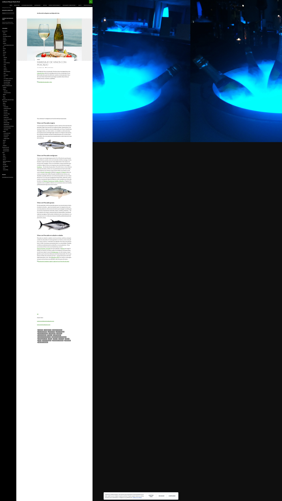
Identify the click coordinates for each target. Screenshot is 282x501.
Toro (5, 76)
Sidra (4, 50)
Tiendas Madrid (6, 150)
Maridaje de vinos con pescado (51, 63)
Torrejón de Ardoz (7, 92)
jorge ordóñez (57, 335)
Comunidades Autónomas (9, 45)
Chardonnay (51, 181)
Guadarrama (6, 117)
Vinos (38, 59)
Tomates (4, 52)
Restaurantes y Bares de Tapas (69, 5)
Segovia (4, 94)
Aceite (4, 32)
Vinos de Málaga (7, 82)
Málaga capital (6, 138)
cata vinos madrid (42, 331)
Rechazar (161, 496)
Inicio (11, 5)
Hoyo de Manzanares (8, 119)
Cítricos (4, 38)
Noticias (45, 5)
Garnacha (47, 172)
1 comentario (50, 67)
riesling (67, 338)
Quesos (4, 48)
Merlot (64, 172)
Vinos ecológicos (88, 5)
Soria (4, 96)
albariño (40, 329)
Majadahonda (6, 124)
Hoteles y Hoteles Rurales (54, 5)
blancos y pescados (57, 329)
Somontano (6, 75)
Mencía (50, 338)
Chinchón (5, 90)
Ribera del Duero (7, 71)
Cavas (5, 64)
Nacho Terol (17, 5)
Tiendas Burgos (6, 149)
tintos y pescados (47, 340)
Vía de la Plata (5, 169)
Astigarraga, (55, 252)
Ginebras (4, 39)
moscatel (48, 248)
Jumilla (5, 68)
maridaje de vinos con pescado (59, 336)
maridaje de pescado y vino (44, 336)
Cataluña (4, 87)
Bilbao (4, 103)
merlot (55, 338)
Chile (5, 66)
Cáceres (4, 157)
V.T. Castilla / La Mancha (8, 78)
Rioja (5, 73)
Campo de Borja (7, 62)
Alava (4, 154)
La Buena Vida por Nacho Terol (11, 2)
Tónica (4, 53)
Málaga (4, 131)
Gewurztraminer (42, 335)
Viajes (79, 5)
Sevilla (4, 142)
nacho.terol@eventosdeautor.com (45, 321)
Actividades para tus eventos (7, 177)
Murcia (4, 159)
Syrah (42, 172)
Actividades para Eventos (27, 5)
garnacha (59, 333)
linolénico (39, 167)
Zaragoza (5, 145)
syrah (39, 340)
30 (37, 314)
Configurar (172, 496)
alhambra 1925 (47, 329)
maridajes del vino (42, 338)
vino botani (67, 340)
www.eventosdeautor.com (43, 324)
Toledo (4, 98)
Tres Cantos (6, 129)
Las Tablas (5, 120)
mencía (58, 172)
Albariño (61, 181)
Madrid (4, 89)
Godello (57, 181)
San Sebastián (5, 166)
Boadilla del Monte (7, 108)
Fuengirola (6, 136)
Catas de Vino (40, 73)
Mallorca (5, 69)
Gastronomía (37, 5)
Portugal (4, 164)
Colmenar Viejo (7, 113)
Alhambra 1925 (55, 257)
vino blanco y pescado (58, 340)
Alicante (5, 57)
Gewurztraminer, (41, 248)
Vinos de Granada (7, 80)
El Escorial (6, 115)
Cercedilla (6, 110)
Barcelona (5, 101)
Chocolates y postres (7, 36)
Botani (63, 248)
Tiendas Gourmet (5, 147)
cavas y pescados (60, 331)
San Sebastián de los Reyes (9, 126)
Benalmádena (6, 135)
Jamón (4, 41)
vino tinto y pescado (43, 342)
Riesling (45, 181)
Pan (3, 46)
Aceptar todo (151, 496)
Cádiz (5, 61)
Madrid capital (6, 122)
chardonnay (52, 333)
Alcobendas (6, 106)
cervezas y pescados (42, 333)
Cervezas (4, 34)
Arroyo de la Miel (7, 133)
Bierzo (5, 59)
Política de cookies (137, 497)
